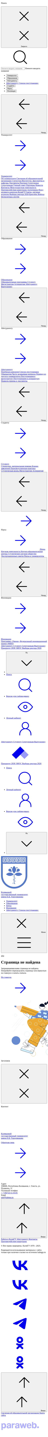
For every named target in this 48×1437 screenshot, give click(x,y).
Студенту (10, 86)
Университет (12, 75)
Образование (12, 78)
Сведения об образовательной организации (20, 1413)
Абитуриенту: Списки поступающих (22, 83)
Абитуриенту (12, 81)
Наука (9, 88)
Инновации (11, 91)
